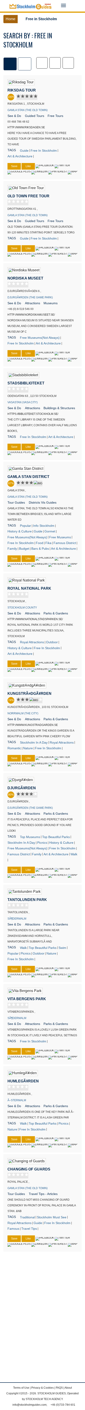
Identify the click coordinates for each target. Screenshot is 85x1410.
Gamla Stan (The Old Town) (27, 110)
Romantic (14, 748)
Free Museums (60, 537)
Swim (62, 948)
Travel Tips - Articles (43, 1194)
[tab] (10, 63)
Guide (24, 150)
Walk (73, 854)
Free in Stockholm (44, 150)
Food (39, 543)
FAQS (59, 1387)
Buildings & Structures (59, 408)
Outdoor (52, 642)
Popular (25, 525)
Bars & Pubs (40, 548)
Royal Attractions (32, 642)
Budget (24, 548)
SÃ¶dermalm (16, 918)
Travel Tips (29, 1228)
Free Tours (55, 116)
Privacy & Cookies (42, 1387)
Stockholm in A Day (34, 742)
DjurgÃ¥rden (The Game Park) (30, 297)
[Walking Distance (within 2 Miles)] (55, 63)
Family (12, 548)
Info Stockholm (43, 525)
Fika (48, 543)
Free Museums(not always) (40, 337)
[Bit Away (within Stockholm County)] (68, 63)
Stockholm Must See (51, 1217)
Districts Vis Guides (42, 502)
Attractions (32, 303)
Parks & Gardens (56, 613)
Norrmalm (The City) (22, 713)
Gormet (49, 531)
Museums (51, 303)
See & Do (14, 116)
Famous (13, 1228)
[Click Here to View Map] (72, 172)
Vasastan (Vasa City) (22, 402)
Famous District (64, 543)
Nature (28, 748)
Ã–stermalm (16, 1100)
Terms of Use (21, 1387)
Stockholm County (22, 607)
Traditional (27, 1217)
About (68, 1387)
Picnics (42, 842)
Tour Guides (16, 502)
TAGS (11, 150)
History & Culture (19, 531)
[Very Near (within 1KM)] (42, 63)
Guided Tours (34, 116)
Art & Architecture (19, 156)
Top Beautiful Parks (56, 837)
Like (28, 166)
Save (14, 166)
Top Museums (30, 837)
